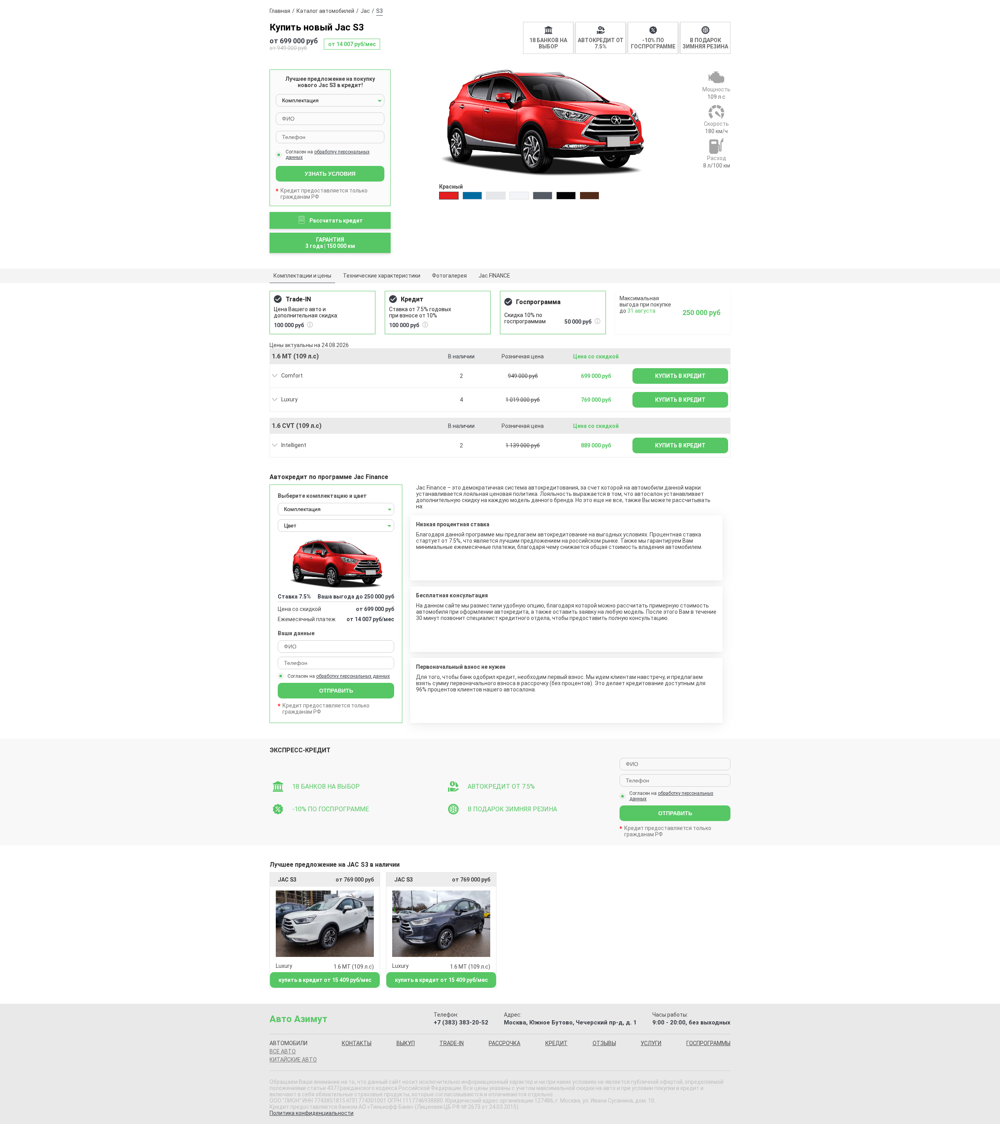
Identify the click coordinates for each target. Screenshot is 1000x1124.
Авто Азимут (298, 1019)
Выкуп (405, 1043)
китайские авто (293, 1059)
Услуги (651, 1043)
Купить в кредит (680, 376)
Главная (280, 11)
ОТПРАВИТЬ (336, 691)
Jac (365, 11)
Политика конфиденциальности (312, 1113)
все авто (283, 1051)
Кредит (556, 1043)
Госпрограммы (708, 1043)
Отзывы (604, 1043)
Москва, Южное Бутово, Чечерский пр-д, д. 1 (570, 1022)
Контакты (356, 1043)
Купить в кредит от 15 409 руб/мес (325, 980)
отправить (675, 813)
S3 (379, 11)
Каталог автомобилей (325, 11)
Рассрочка (504, 1043)
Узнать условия (330, 174)
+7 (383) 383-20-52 (461, 1022)
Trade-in (451, 1043)
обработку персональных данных (353, 676)
